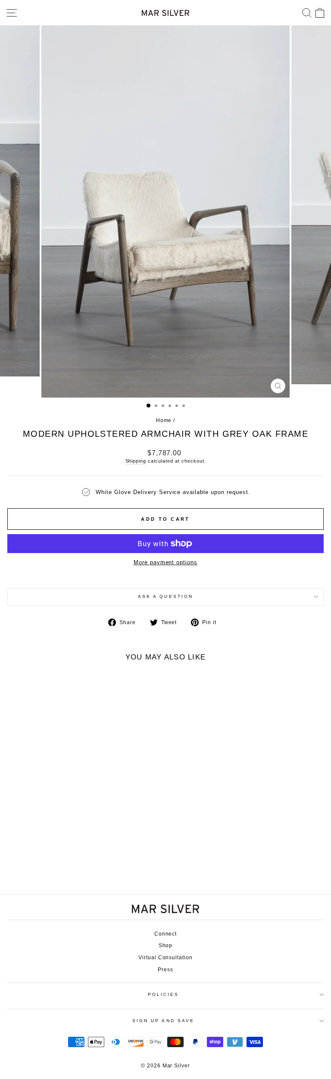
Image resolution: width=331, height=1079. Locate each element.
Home (164, 420)
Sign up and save (163, 1020)
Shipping (136, 460)
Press (165, 970)
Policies (163, 994)
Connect (165, 934)
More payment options (165, 562)
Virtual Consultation (165, 958)
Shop (166, 945)
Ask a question (165, 596)
